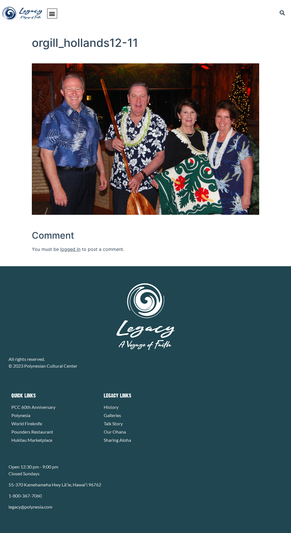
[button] (52, 13)
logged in (70, 249)
